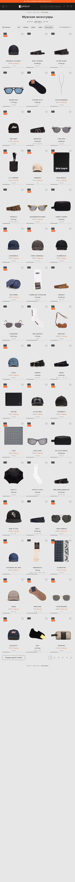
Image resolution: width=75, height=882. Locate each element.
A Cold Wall (37, 412)
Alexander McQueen (37, 217)
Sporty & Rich (37, 489)
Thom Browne (61, 606)
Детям (45, 21)
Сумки (40, 27)
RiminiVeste (37, 567)
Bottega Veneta (61, 451)
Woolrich (13, 645)
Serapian (61, 645)
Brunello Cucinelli (13, 61)
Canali (61, 373)
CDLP (37, 645)
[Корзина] (71, 6)
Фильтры (7, 27)
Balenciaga (13, 100)
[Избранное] (67, 6)
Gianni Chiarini (61, 217)
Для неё (30, 21)
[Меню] (3, 6)
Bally (37, 528)
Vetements (61, 412)
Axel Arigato (38, 334)
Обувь (33, 27)
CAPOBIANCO (13, 256)
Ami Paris (13, 139)
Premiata (37, 178)
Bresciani (37, 606)
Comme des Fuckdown (37, 295)
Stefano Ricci (37, 100)
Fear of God (13, 528)
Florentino (61, 567)
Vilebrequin (61, 256)
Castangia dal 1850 (13, 567)
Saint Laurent (37, 61)
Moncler (61, 334)
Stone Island (61, 61)
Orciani (14, 412)
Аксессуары (48, 27)
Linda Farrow (61, 528)
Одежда (25, 27)
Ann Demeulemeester (61, 489)
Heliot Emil (37, 451)
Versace (61, 295)
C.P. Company (14, 178)
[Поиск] (6, 6)
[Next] (71, 657)
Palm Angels (61, 178)
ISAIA (13, 451)
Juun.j (13, 373)
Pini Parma (14, 295)
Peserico (13, 217)
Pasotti (14, 489)
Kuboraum (14, 334)
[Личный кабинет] (64, 6)
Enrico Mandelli (37, 256)
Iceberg (38, 373)
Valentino (37, 139)
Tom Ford (61, 139)
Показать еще (13, 657)
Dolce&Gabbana (61, 100)
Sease (13, 606)
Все (19, 27)
